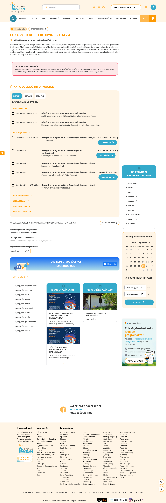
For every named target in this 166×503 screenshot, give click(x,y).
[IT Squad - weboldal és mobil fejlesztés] (136, 500)
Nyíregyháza (25, 40)
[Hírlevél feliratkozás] (94, 7)
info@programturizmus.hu (67, 71)
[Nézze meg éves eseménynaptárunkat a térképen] (152, 18)
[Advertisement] (65, 389)
